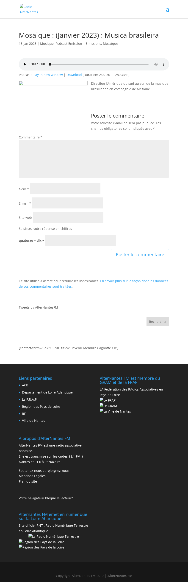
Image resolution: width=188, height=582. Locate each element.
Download (74, 75)
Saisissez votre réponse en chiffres (45, 228)
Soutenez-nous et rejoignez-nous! (44, 470)
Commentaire (30, 137)
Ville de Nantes (33, 420)
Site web (25, 217)
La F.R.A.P (29, 399)
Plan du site (28, 481)
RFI (24, 413)
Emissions (93, 43)
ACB (25, 385)
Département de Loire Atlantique (47, 392)
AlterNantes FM (120, 576)
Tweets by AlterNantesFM (38, 307)
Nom (24, 189)
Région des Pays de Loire (41, 406)
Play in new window (48, 75)
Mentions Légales (32, 476)
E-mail (25, 203)
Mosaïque (110, 43)
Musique (47, 43)
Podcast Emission (68, 43)
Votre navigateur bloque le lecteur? (46, 498)
